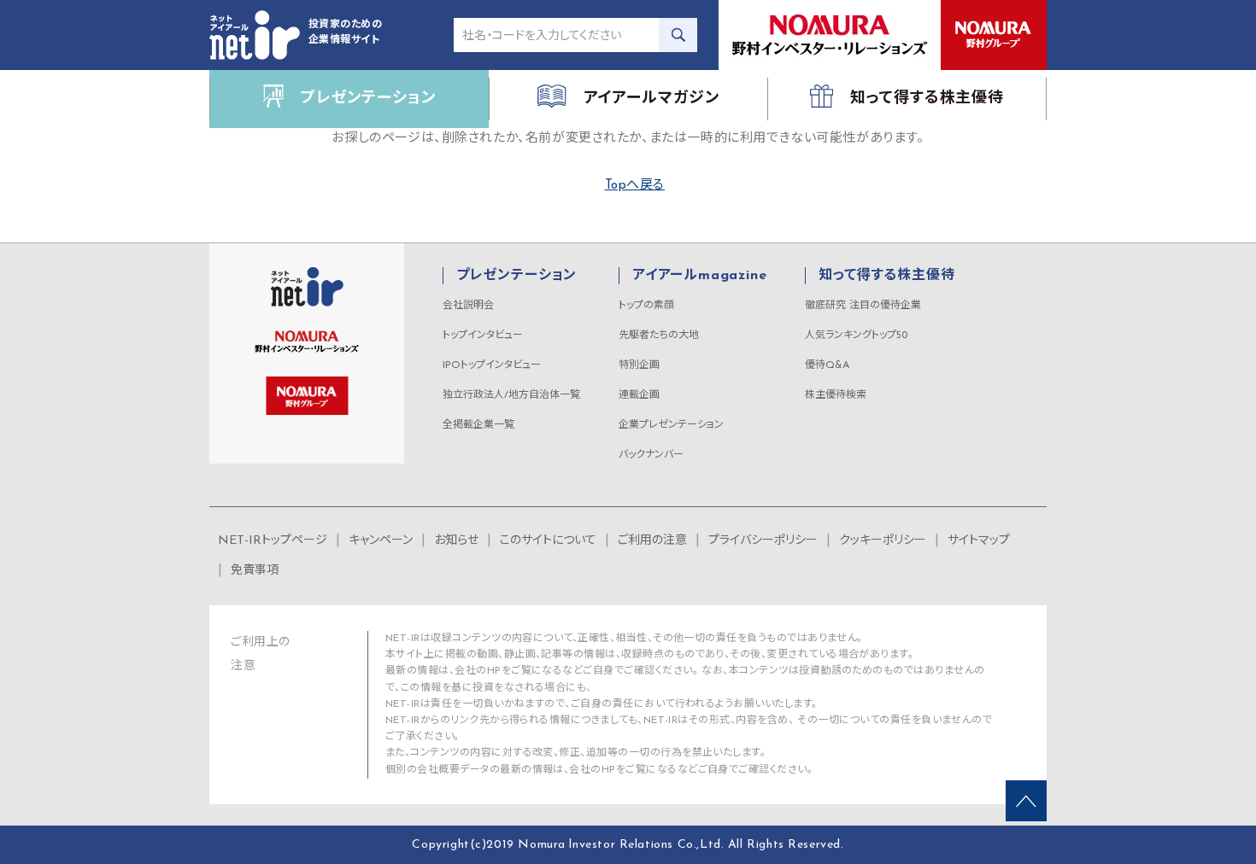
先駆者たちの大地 (659, 335)
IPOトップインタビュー (492, 365)
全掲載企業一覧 (478, 425)
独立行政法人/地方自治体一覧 (511, 395)
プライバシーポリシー (763, 540)
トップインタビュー (483, 335)
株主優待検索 (835, 395)
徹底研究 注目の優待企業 (863, 306)
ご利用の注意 (652, 540)
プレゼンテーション (516, 276)
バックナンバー (651, 455)
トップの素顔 (646, 306)
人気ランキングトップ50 (856, 335)
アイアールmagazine (699, 276)
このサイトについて (548, 540)
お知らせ (456, 540)
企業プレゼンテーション (671, 425)
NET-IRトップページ (272, 540)
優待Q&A (827, 365)
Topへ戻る (635, 185)
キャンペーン (381, 540)
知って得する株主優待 (886, 276)
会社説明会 (468, 306)
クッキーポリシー (882, 540)
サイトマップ (979, 540)
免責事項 (255, 570)
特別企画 (639, 365)
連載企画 (639, 395)
